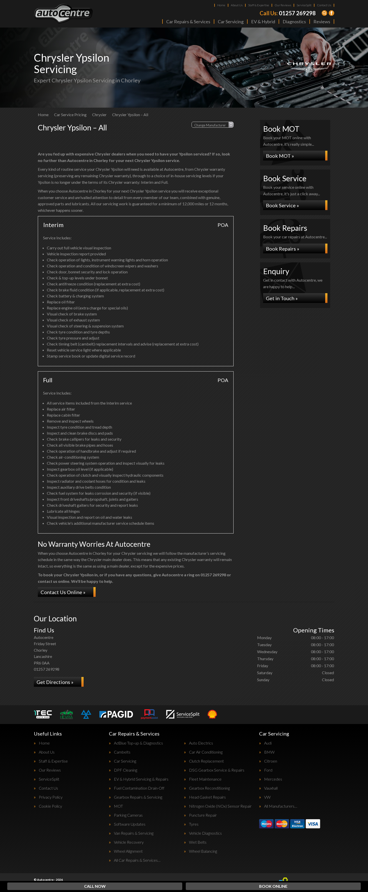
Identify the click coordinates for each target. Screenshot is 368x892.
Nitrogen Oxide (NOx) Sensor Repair (220, 806)
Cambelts (122, 752)
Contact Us (324, 5)
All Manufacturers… (280, 806)
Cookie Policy (50, 806)
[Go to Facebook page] (331, 13)
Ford (268, 770)
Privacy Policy (51, 797)
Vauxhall (271, 788)
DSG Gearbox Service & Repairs (216, 770)
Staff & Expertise (258, 5)
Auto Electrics (201, 743)
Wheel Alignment (128, 851)
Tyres (194, 824)
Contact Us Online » (63, 592)
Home (221, 5)
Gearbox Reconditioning (209, 788)
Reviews (321, 21)
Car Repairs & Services (188, 21)
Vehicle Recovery (129, 842)
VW (267, 797)
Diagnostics (294, 21)
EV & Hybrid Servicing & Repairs (141, 779)
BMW (269, 752)
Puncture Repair (203, 815)
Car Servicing (231, 21)
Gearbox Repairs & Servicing (138, 797)
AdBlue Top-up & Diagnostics (138, 743)
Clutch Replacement (206, 761)
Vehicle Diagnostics (205, 833)
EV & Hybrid (263, 21)
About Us (237, 5)
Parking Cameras (128, 815)
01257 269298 (288, 13)
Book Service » (282, 205)
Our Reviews (283, 5)
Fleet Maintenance (205, 779)
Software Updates (129, 824)
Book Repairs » (282, 249)
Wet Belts (198, 842)
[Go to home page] (63, 14)
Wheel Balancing (203, 851)
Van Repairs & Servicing (133, 833)
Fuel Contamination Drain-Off (139, 788)
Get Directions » (55, 682)
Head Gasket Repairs (207, 797)
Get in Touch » (282, 298)
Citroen (270, 761)
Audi (268, 743)
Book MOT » (280, 156)
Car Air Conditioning (206, 752)
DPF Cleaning (125, 770)
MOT (118, 806)
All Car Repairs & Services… (137, 860)
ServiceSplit (304, 5)
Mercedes (273, 779)
